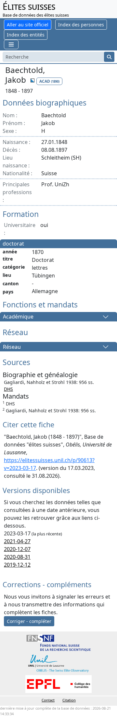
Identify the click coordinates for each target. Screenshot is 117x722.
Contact (48, 700)
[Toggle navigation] (11, 44)
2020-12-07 (17, 549)
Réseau (12, 347)
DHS (8, 389)
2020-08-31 (17, 556)
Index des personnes (81, 24)
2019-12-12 (17, 564)
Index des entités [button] (26, 35)
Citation (69, 700)
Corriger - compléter (29, 621)
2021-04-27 (17, 541)
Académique (18, 317)
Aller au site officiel (27, 24)
